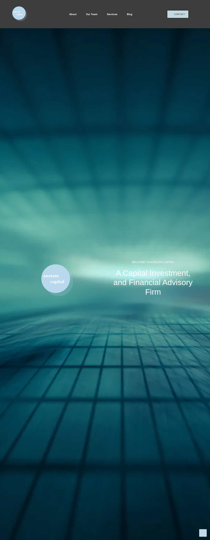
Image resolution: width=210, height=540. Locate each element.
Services (112, 14)
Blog (129, 14)
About (72, 14)
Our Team (91, 14)
